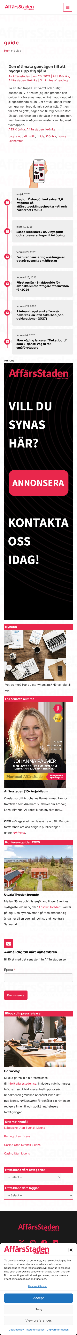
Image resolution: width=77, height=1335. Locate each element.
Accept (38, 1298)
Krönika (32, 80)
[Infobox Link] (38, 663)
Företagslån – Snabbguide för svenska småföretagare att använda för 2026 (42, 286)
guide (40, 136)
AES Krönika (61, 76)
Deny (38, 1309)
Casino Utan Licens (17, 1153)
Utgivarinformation (58, 1329)
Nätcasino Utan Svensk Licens (24, 1127)
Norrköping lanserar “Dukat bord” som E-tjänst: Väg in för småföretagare (41, 344)
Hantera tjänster (37, 1286)
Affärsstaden (17, 80)
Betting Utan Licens (17, 1136)
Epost (10, 970)
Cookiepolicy (16, 1329)
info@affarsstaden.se (22, 1083)
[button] (71, 1250)
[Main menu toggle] (67, 7)
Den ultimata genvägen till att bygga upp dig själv (37, 68)
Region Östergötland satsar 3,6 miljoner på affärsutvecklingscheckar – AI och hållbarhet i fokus (41, 204)
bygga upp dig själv (21, 136)
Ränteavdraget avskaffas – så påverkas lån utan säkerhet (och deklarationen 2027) (39, 315)
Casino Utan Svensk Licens (22, 1145)
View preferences (38, 1320)
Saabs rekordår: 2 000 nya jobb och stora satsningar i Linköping (40, 233)
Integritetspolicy (35, 1329)
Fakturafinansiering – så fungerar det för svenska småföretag (40, 259)
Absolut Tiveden (49, 907)
